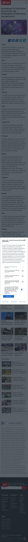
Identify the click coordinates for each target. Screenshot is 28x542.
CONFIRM (8, 296)
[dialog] (14, 271)
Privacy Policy (22, 301)
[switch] (22, 271)
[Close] (25, 240)
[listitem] (14, 267)
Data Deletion (5, 301)
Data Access (14, 301)
